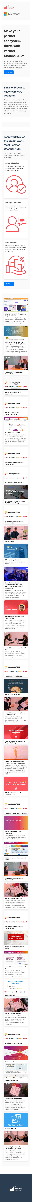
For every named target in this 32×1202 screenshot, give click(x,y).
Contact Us (9, 283)
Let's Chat (9, 72)
